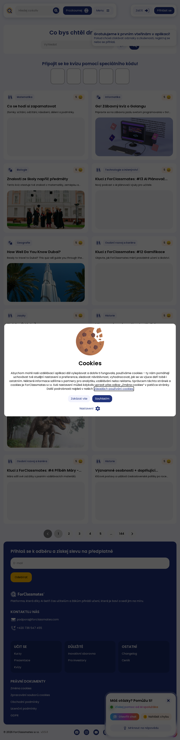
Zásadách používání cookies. (114, 389)
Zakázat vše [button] (79, 399)
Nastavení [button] (86, 408)
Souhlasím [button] (102, 399)
